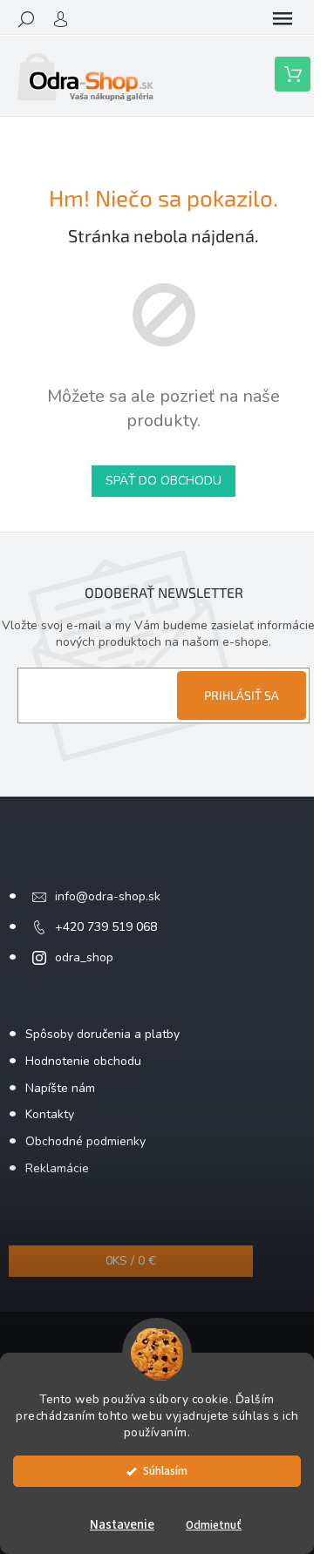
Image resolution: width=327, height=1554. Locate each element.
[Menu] (282, 19)
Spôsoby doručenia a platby (102, 1034)
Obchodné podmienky (85, 1141)
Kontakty (49, 1114)
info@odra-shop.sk (107, 896)
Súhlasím (165, 1470)
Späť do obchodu (163, 480)
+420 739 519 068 (106, 927)
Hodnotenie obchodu (83, 1061)
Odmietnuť (214, 1525)
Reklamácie (57, 1168)
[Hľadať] (26, 19)
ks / (131, 1260)
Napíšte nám (60, 1088)
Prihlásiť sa (241, 695)
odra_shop (84, 957)
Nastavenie (122, 1525)
